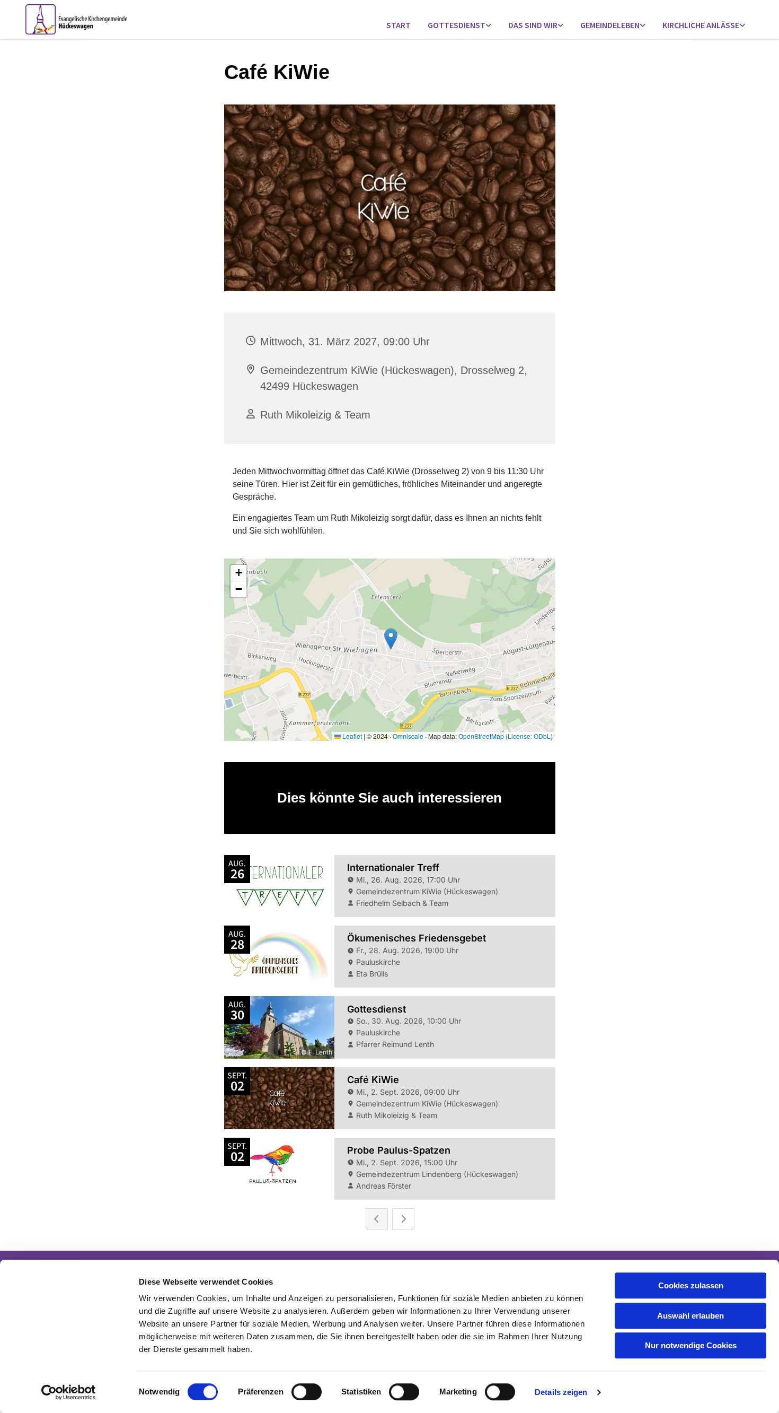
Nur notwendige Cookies (691, 1345)
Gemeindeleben (610, 25)
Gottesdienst (456, 25)
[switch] (306, 1391)
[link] (459, 26)
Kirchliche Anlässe (700, 25)
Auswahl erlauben (690, 1315)
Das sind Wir (532, 25)
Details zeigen (561, 1392)
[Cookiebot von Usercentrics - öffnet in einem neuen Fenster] (68, 1392)
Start (398, 25)
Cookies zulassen (690, 1285)
